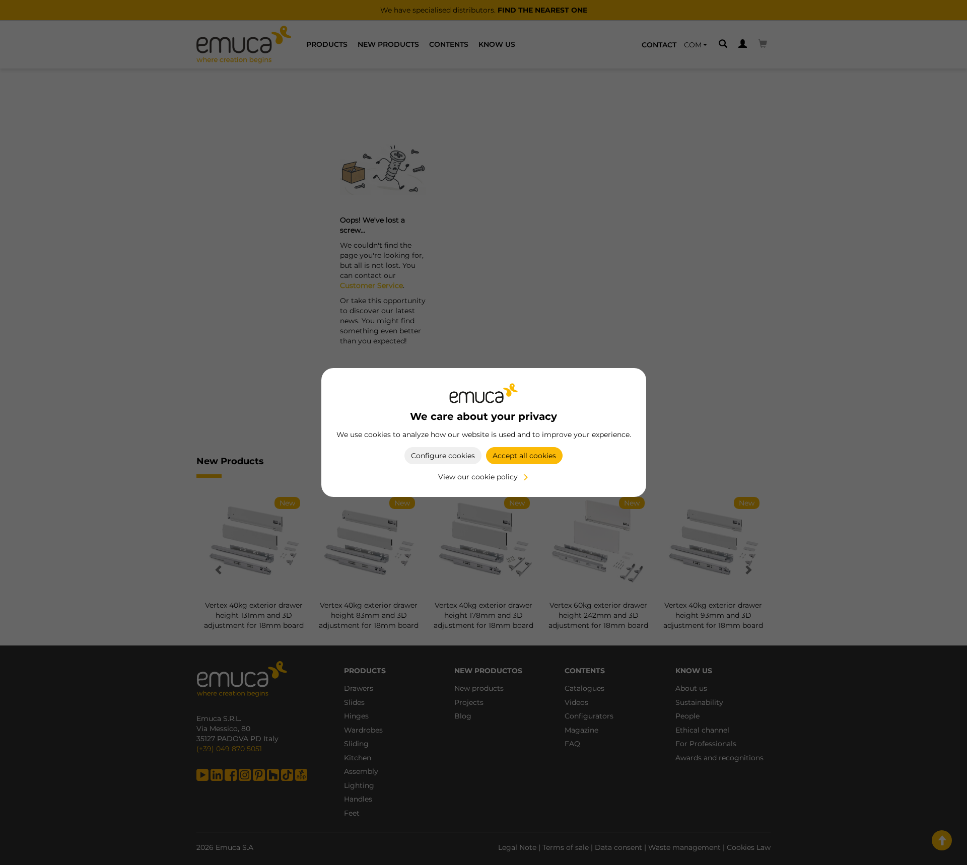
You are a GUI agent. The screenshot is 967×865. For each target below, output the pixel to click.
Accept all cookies (524, 455)
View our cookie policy (478, 476)
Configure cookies (443, 455)
